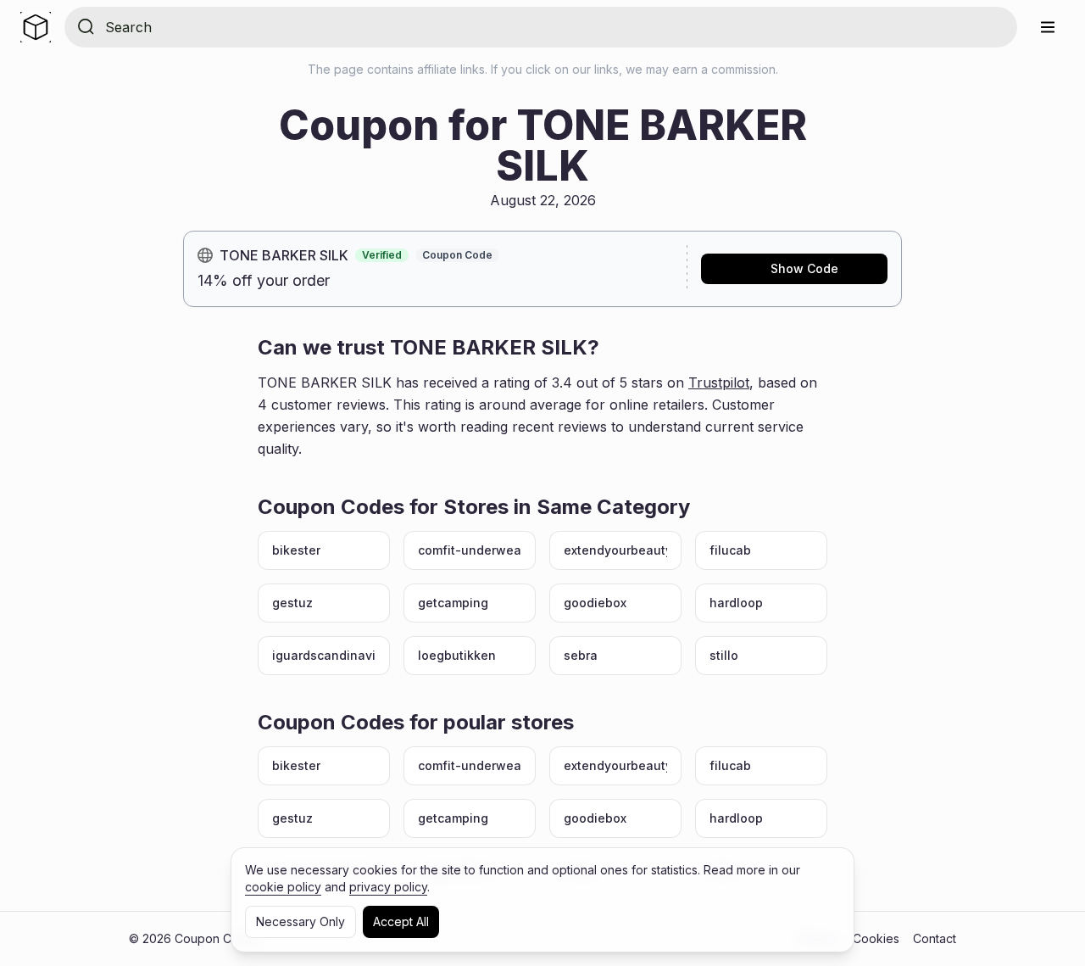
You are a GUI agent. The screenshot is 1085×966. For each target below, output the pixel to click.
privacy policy (388, 886)
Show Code (804, 268)
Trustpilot (718, 382)
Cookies (876, 938)
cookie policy (283, 886)
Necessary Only (300, 921)
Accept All (401, 921)
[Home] (35, 27)
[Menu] (1048, 27)
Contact (934, 938)
